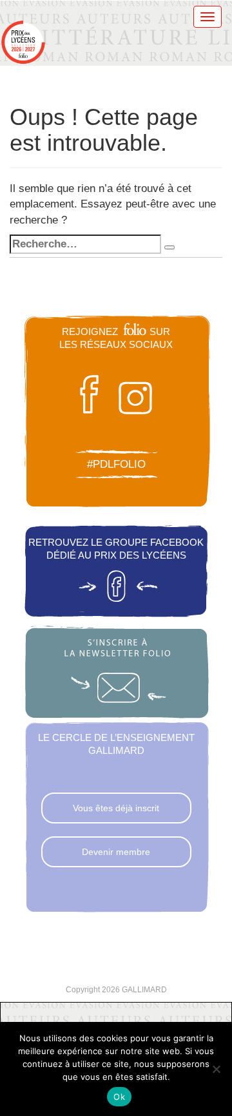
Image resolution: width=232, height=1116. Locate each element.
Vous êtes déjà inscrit (116, 808)
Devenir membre (116, 852)
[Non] (215, 1069)
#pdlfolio (116, 464)
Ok (119, 1097)
